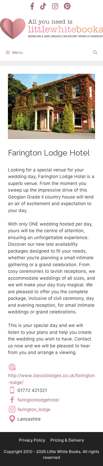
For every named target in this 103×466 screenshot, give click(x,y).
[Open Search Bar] (95, 53)
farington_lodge (33, 409)
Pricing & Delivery (67, 440)
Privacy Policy (32, 440)
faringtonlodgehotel (38, 400)
